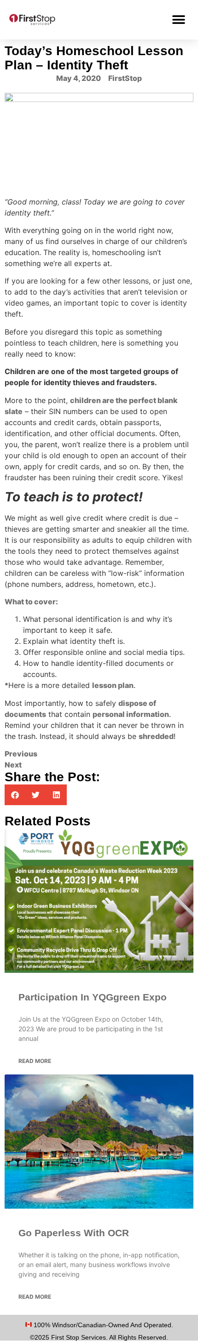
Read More (34, 1060)
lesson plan (113, 685)
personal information (131, 714)
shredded (156, 736)
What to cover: (31, 601)
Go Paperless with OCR (73, 1232)
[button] (178, 19)
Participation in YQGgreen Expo (92, 997)
